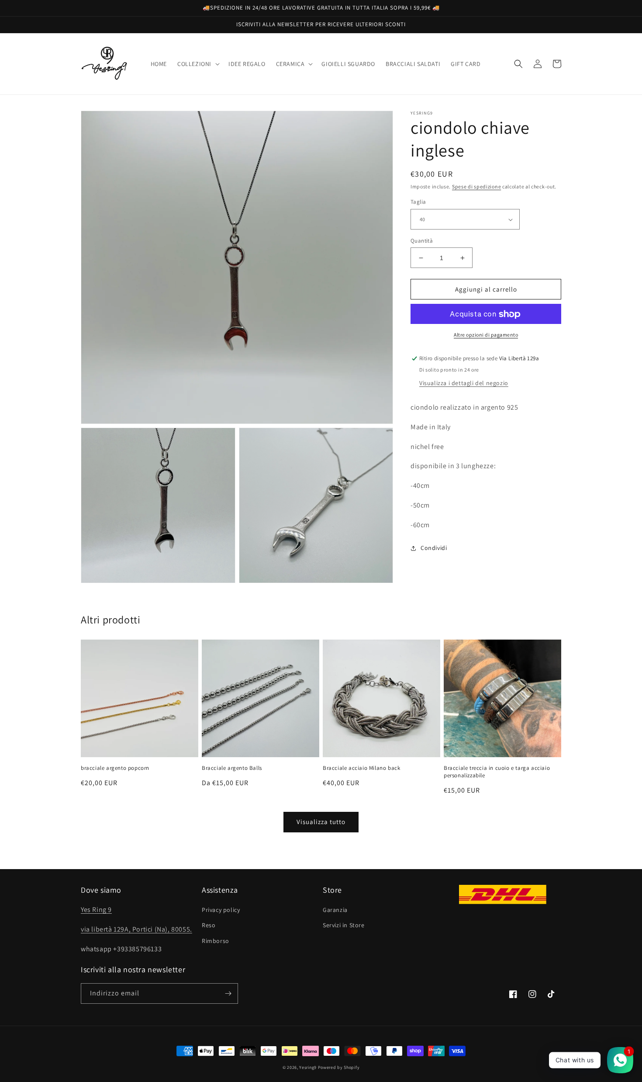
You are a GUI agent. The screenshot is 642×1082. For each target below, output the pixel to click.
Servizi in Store (344, 925)
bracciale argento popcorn (115, 768)
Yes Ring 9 (96, 909)
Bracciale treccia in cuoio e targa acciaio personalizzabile (497, 772)
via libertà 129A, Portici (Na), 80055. (136, 929)
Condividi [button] (434, 548)
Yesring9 (308, 1067)
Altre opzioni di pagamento (486, 335)
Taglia (418, 202)
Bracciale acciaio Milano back (361, 768)
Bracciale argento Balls (232, 768)
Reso (208, 925)
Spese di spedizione (476, 186)
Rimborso (215, 941)
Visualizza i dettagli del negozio (463, 383)
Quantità (422, 240)
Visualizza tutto (321, 822)
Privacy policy (221, 910)
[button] (197, 64)
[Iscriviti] (228, 993)
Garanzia (335, 910)
